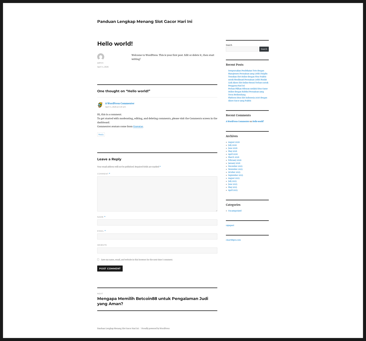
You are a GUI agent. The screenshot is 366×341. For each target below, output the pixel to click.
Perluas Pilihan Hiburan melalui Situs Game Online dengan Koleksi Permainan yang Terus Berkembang (248, 92)
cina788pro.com (233, 240)
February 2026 (234, 160)
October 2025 (234, 172)
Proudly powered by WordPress (155, 328)
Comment (103, 174)
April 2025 (233, 190)
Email (101, 231)
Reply (101, 134)
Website (102, 245)
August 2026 (234, 142)
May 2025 (232, 187)
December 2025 (235, 166)
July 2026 (232, 145)
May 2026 (232, 151)
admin (100, 63)
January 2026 (234, 163)
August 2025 (234, 178)
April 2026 (233, 154)
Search (229, 45)
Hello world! (258, 121)
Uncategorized (234, 211)
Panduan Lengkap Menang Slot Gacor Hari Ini (144, 21)
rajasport (230, 225)
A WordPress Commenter (119, 103)
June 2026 (232, 148)
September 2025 (235, 175)
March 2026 (233, 157)
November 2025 (235, 169)
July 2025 (232, 181)
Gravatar (138, 126)
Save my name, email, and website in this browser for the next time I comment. (137, 260)
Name (101, 217)
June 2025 (232, 184)
